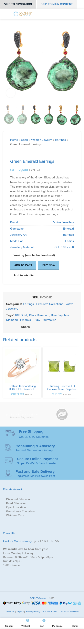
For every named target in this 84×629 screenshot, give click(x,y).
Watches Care (15, 515)
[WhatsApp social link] (56, 327)
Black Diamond (39, 315)
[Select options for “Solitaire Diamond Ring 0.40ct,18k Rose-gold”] (32, 362)
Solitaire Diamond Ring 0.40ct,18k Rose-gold (22, 388)
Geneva (38, 598)
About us (9, 611)
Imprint (20, 611)
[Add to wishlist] (32, 355)
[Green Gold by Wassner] (62, 414)
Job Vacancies (49, 611)
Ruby (36, 319)
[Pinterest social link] (46, 327)
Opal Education (16, 507)
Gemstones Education (20, 511)
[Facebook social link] (32, 327)
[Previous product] (12, 153)
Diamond (12, 319)
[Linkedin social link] (51, 327)
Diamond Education (18, 499)
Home (14, 139)
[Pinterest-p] (52, 14)
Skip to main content (57, 4)
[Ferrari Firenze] (22, 414)
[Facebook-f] (38, 14)
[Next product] (20, 153)
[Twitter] (42, 14)
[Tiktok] (61, 14)
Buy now (48, 265)
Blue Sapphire (60, 315)
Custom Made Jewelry (17, 541)
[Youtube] (56, 14)
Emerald (25, 319)
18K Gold (21, 315)
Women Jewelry (41, 139)
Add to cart (23, 265)
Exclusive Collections (49, 304)
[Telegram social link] (60, 327)
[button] (72, 362)
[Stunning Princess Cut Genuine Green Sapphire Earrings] (62, 366)
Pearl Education (16, 503)
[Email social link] (42, 327)
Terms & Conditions (69, 611)
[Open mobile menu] (69, 14)
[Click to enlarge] (10, 93)
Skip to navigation (18, 4)
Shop (24, 139)
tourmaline (49, 319)
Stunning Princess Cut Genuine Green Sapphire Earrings (61, 389)
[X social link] (37, 327)
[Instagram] (47, 14)
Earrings (60, 139)
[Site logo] (22, 13)
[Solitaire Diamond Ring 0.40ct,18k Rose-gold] (22, 366)
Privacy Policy (32, 611)
